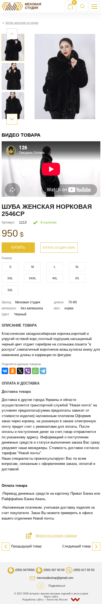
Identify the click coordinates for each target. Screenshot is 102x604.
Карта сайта (51, 596)
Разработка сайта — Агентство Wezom (45, 599)
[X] (20, 371)
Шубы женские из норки (21, 22)
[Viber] (27, 371)
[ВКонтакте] (5, 371)
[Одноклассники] (12, 371)
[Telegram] (43, 371)
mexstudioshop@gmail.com (55, 577)
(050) (25, 569)
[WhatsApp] (35, 371)
